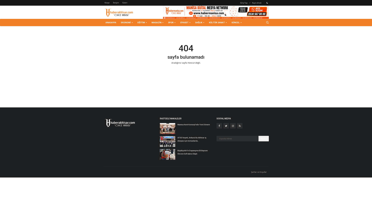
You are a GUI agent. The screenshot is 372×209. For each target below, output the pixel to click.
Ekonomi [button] (126, 22)
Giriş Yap (243, 3)
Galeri (124, 2)
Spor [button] (171, 22)
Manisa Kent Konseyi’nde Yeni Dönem (193, 125)
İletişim (116, 2)
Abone (264, 138)
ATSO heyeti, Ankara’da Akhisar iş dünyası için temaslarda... (191, 139)
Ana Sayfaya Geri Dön (186, 68)
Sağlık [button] (199, 22)
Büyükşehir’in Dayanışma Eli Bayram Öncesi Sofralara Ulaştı (192, 152)
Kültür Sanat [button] (217, 22)
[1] (267, 3)
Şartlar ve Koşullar (259, 172)
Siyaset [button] (184, 22)
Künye (107, 2)
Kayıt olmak (256, 3)
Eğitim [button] (141, 22)
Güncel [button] (235, 22)
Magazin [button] (157, 22)
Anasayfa (110, 22)
